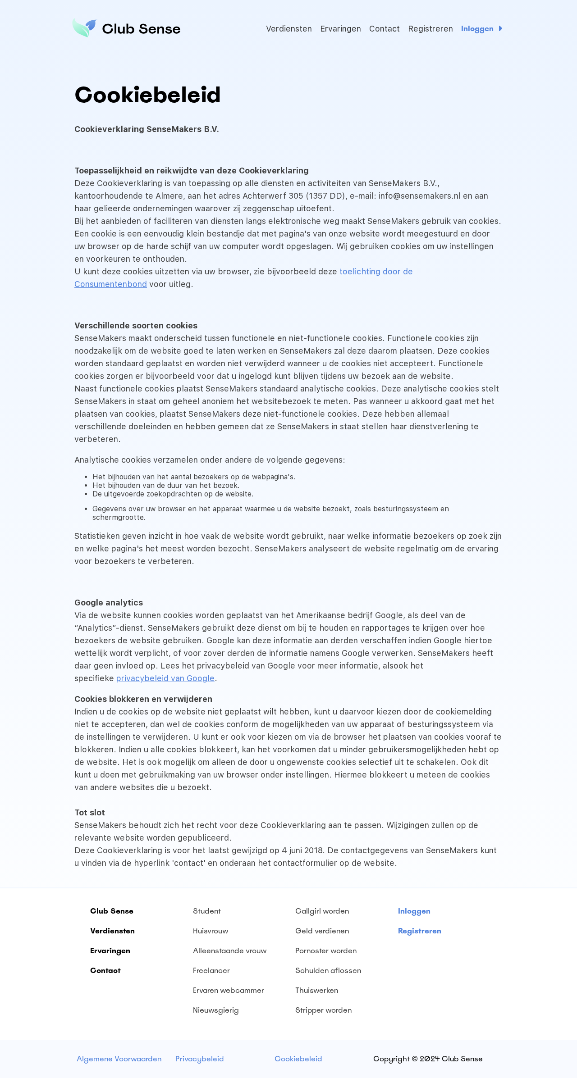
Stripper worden (323, 1010)
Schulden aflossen (328, 970)
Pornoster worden (326, 950)
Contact (384, 28)
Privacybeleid (199, 1059)
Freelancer (211, 970)
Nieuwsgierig (216, 1010)
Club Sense (111, 911)
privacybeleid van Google (165, 678)
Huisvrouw (211, 931)
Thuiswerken (316, 990)
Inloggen (477, 28)
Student (207, 911)
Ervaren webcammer (228, 990)
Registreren (430, 28)
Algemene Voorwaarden (119, 1059)
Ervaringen (340, 28)
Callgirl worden (322, 911)
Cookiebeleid (298, 1059)
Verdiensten (289, 28)
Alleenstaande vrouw (230, 950)
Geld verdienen (322, 931)
